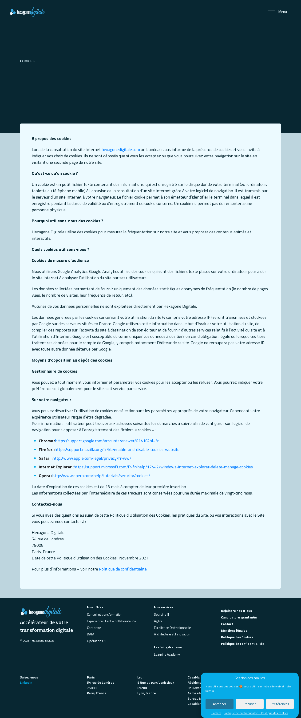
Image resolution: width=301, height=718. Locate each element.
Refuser (250, 704)
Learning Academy (167, 654)
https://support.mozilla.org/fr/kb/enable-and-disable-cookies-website (117, 449)
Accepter (219, 704)
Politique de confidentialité (123, 569)
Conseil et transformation (105, 614)
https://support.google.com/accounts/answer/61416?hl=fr (107, 441)
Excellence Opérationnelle (172, 627)
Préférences (280, 704)
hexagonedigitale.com (121, 149)
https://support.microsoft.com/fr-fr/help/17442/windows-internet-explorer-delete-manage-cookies (163, 467)
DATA (90, 634)
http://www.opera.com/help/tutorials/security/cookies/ (101, 475)
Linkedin (26, 682)
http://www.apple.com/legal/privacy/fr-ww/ (91, 458)
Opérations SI (96, 640)
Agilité (158, 620)
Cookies (216, 713)
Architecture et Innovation (172, 634)
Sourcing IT (161, 614)
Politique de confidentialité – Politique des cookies (256, 713)
